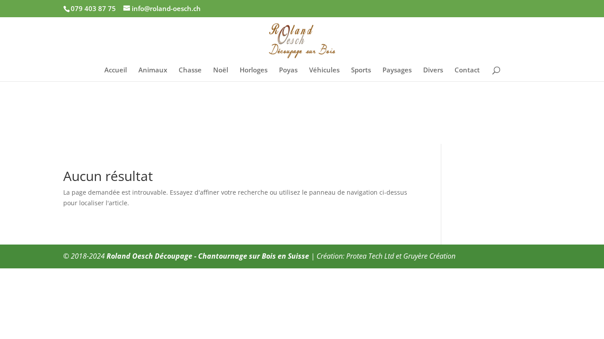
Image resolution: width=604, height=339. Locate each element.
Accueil (115, 70)
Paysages (397, 70)
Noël (220, 70)
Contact (467, 70)
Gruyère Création (429, 256)
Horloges (254, 70)
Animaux (152, 70)
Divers (433, 70)
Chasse (190, 70)
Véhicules (324, 70)
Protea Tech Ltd (370, 256)
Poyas (288, 70)
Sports (361, 70)
